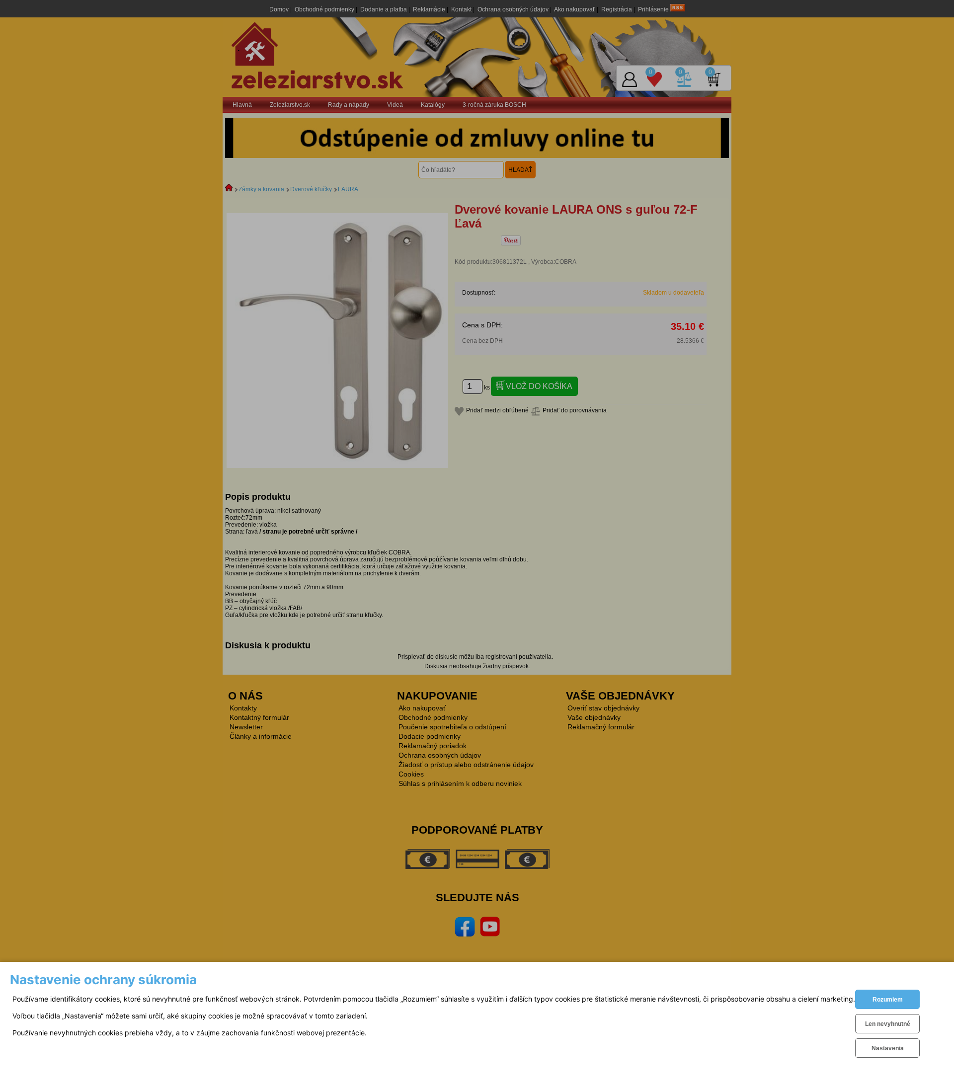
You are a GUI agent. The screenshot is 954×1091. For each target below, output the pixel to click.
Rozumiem (888, 999)
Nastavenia (888, 1048)
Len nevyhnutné (887, 1023)
